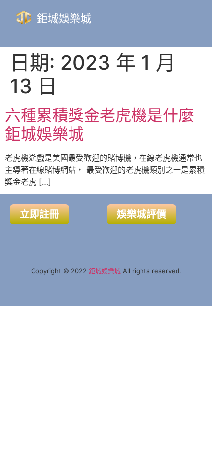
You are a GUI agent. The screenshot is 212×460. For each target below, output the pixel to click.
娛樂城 (111, 271)
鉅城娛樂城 (64, 18)
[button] (164, 17)
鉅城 (95, 271)
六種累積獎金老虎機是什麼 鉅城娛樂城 (99, 125)
